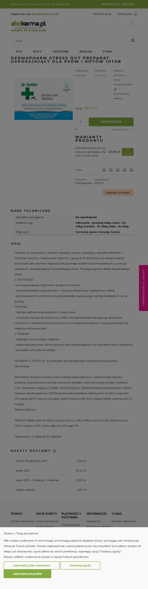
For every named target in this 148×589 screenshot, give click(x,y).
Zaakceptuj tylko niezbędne (31, 565)
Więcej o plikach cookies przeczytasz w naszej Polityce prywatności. (46, 557)
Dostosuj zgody (80, 565)
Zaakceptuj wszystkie (27, 573)
